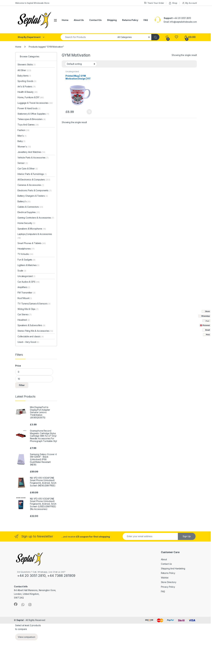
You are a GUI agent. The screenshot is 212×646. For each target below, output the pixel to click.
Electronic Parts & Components (34, 190)
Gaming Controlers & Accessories (36, 217)
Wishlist (164, 577)
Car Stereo (25, 314)
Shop (174, 3)
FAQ (146, 20)
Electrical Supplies (29, 212)
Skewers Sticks (27, 64)
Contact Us (95, 20)
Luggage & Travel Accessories (35, 103)
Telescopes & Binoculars (31, 119)
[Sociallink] (15, 604)
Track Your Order (155, 3)
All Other (24, 70)
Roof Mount (25, 298)
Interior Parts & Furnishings (32, 174)
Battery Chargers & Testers (33, 195)
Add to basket (88, 111)
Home (65, 20)
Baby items (24, 75)
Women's (24, 146)
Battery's (24, 201)
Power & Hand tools (29, 108)
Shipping (112, 20)
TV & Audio (25, 254)
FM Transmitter (26, 292)
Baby (21, 141)
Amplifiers (24, 287)
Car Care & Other (28, 168)
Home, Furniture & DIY (31, 97)
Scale (22, 270)
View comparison (26, 637)
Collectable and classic (31, 336)
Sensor (23, 163)
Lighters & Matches (28, 265)
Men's (22, 135)
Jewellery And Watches (31, 152)
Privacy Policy (168, 586)
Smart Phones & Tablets (32, 243)
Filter (22, 385)
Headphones (26, 248)
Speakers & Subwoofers (31, 325)
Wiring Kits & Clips (28, 309)
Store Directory (168, 582)
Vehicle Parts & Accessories (33, 157)
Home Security (26, 223)
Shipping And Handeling (173, 568)
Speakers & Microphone (32, 228)
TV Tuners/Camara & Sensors (34, 303)
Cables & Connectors (30, 206)
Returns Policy (130, 20)
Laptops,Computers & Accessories (35, 236)
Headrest (24, 320)
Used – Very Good (28, 342)
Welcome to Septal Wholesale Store (32, 3)
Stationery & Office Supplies (33, 113)
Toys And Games (28, 124)
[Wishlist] (176, 37)
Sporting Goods (27, 81)
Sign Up (187, 536)
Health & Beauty (28, 92)
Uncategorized (72, 71)
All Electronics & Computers (34, 179)
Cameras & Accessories (31, 185)
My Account (191, 3)
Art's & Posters (27, 86)
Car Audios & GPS (29, 281)
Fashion (23, 130)
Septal (20, 620)
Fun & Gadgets (26, 259)
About (164, 559)
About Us (79, 20)
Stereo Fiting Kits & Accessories (35, 331)
